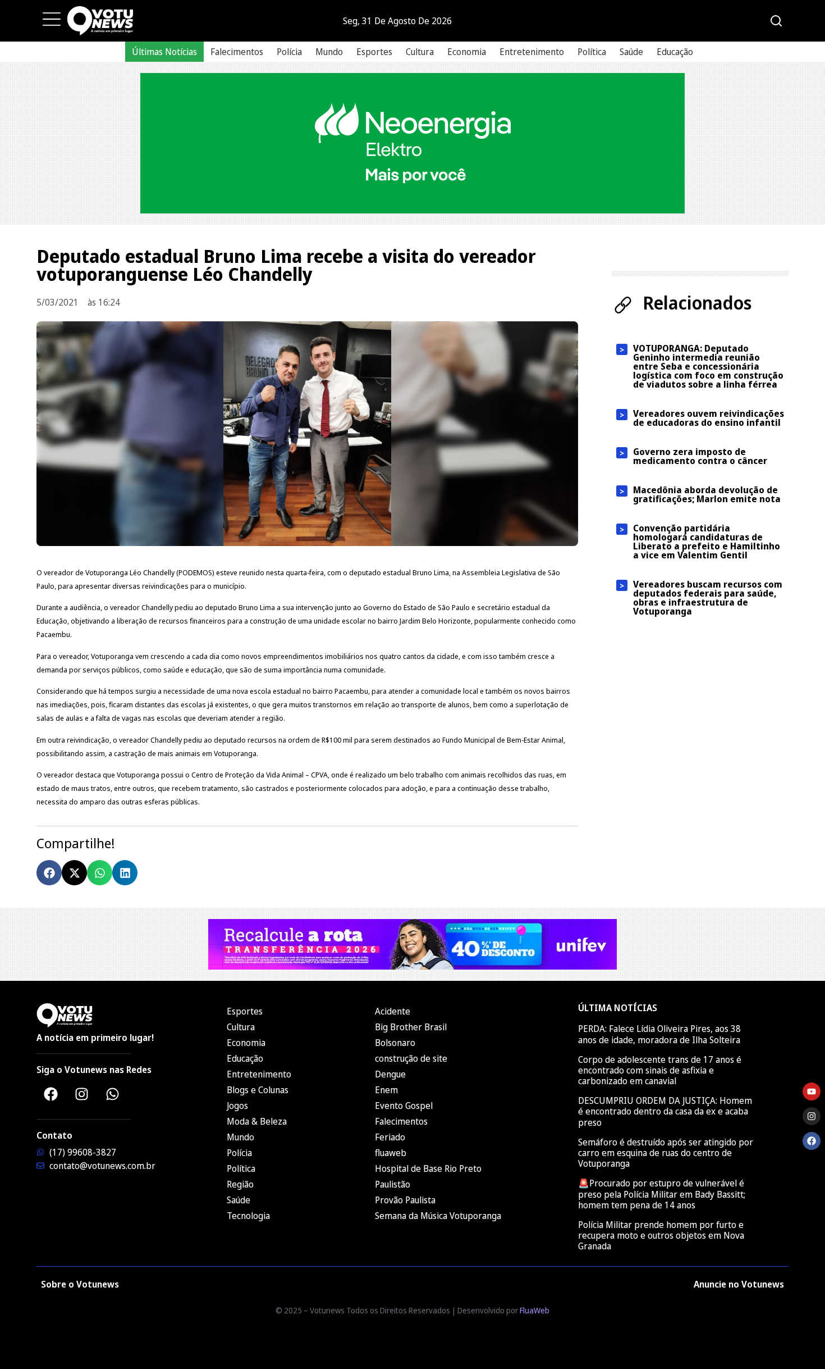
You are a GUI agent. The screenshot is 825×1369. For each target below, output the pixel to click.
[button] (49, 872)
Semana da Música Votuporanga (438, 1215)
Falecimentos (236, 52)
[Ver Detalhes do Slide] (412, 143)
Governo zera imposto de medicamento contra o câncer (700, 456)
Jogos (237, 1105)
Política (592, 52)
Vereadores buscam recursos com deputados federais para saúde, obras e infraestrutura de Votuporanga (707, 597)
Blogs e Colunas (257, 1090)
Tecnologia (248, 1215)
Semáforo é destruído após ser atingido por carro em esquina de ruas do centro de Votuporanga (665, 1153)
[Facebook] (50, 1094)
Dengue (390, 1074)
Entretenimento (531, 52)
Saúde (631, 52)
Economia (466, 52)
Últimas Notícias (164, 52)
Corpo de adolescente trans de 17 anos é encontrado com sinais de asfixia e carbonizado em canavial (659, 1070)
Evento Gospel (404, 1105)
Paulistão (392, 1184)
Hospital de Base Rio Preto (428, 1168)
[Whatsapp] (112, 1094)
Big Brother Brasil (411, 1027)
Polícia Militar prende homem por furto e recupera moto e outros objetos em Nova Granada (661, 1235)
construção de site (411, 1058)
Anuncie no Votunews (739, 1284)
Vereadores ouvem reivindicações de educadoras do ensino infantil (708, 418)
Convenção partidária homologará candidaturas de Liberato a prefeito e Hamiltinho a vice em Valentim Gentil (706, 541)
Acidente (392, 1011)
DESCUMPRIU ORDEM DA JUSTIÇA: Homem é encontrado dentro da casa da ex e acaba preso (665, 1111)
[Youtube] (812, 1091)
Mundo (329, 52)
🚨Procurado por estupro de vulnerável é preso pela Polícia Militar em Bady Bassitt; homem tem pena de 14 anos (661, 1194)
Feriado (390, 1137)
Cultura (420, 52)
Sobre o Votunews (80, 1284)
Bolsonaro (395, 1042)
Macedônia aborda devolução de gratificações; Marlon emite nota (707, 494)
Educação (675, 52)
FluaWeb (534, 1310)
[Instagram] (81, 1094)
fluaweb (390, 1153)
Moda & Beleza (257, 1121)
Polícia (289, 52)
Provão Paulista (405, 1200)
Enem (386, 1090)
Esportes (374, 52)
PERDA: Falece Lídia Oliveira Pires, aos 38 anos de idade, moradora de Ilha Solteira (659, 1033)
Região (240, 1184)
